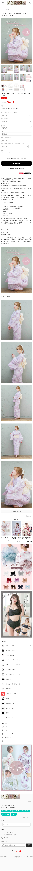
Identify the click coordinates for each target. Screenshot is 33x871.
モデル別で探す (10, 708)
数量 (2, 150)
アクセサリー (9, 689)
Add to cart (16, 163)
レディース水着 (10, 655)
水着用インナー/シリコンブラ (13, 664)
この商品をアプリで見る (16, 511)
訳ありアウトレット (11, 693)
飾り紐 (3, 125)
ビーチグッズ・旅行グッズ (13, 684)
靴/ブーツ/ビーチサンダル (13, 674)
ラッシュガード (10, 679)
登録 (29, 845)
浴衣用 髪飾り (4, 119)
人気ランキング (10, 645)
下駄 (2, 131)
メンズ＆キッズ (10, 703)
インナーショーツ (10, 669)
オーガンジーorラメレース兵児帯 (9, 112)
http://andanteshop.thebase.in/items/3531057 (13, 185)
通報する (29, 516)
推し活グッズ (9, 717)
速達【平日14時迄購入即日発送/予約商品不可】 (13, 143)
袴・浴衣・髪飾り (10, 650)
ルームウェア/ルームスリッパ (13, 660)
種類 (2, 106)
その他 (7, 713)
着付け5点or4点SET (6, 137)
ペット (7, 698)
